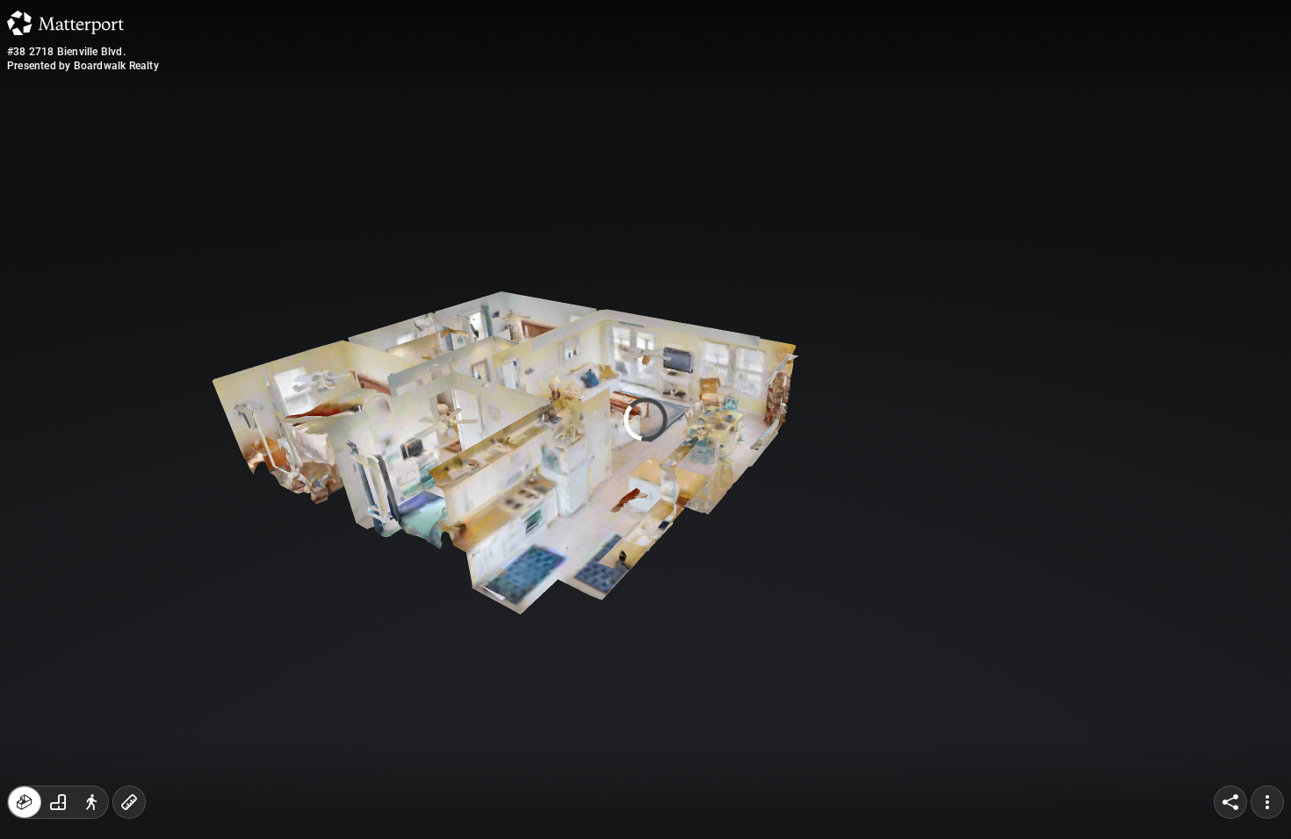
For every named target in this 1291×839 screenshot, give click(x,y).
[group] (58, 802)
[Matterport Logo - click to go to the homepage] (65, 23)
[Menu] (1267, 802)
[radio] (24, 802)
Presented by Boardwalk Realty (83, 66)
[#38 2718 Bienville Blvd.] (645, 419)
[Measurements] (129, 802)
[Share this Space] (1230, 802)
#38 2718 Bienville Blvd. (66, 52)
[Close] (859, 152)
